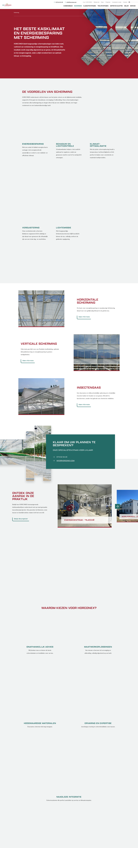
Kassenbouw (68, 6)
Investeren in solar (116, 2)
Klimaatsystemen (89, 6)
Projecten (108, 2)
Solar (126, 6)
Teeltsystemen (103, 6)
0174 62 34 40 (59, 2)
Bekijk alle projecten (21, 519)
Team (102, 2)
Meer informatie (84, 317)
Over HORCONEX (87, 2)
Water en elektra (116, 6)
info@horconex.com (71, 2)
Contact (125, 2)
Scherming (78, 6)
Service (133, 6)
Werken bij (96, 2)
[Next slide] (117, 506)
